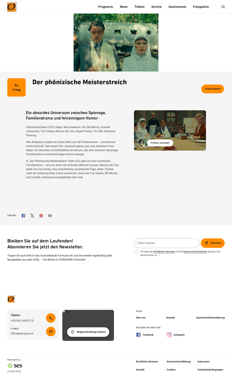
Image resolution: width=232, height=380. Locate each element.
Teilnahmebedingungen (210, 369)
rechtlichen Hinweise (164, 251)
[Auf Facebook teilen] (23, 215)
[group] (170, 130)
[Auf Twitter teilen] (32, 215)
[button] (155, 143)
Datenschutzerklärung (179, 361)
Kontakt (140, 369)
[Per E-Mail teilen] (50, 215)
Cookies (171, 369)
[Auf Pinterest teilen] (41, 215)
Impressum (203, 361)
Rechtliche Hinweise (147, 361)
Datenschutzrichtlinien (195, 251)
